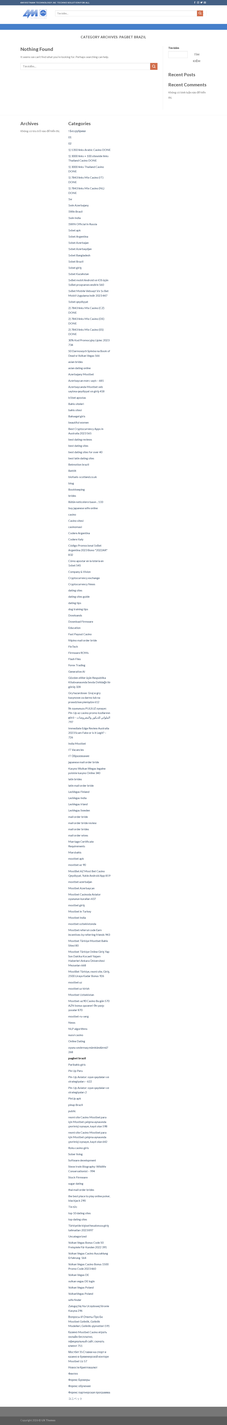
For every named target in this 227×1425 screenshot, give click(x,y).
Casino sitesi (76, 520)
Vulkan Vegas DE (78, 1274)
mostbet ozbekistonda (82, 923)
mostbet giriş (76, 905)
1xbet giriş (75, 267)
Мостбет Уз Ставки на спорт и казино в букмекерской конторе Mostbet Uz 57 (88, 1356)
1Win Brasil (75, 211)
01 (69, 137)
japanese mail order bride (83, 762)
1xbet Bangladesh (79, 255)
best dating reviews (80, 439)
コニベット (75, 1398)
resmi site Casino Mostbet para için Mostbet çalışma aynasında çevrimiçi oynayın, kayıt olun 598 (87, 1121)
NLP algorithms (77, 1028)
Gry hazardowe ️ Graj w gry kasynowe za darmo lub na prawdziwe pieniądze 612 (84, 697)
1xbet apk (74, 230)
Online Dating (76, 1041)
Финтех (73, 1373)
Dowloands (75, 615)
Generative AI (76, 671)
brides (72, 495)
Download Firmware (80, 621)
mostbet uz (75, 982)
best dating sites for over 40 (85, 452)
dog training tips (78, 609)
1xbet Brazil (75, 261)
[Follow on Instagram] (198, 2)
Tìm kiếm (173, 47)
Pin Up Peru (75, 1070)
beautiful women (78, 422)
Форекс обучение (79, 1386)
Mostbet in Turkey (79, 911)
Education (74, 627)
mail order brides (78, 829)
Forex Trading (76, 665)
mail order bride (78, 816)
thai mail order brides (81, 1189)
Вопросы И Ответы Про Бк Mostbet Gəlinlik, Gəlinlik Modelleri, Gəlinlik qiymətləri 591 (89, 1321)
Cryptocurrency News (81, 584)
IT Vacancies (76, 749)
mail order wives (78, 835)
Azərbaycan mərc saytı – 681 (86, 380)
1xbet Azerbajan (78, 242)
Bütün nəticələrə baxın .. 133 (85, 501)
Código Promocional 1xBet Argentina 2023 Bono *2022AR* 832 (87, 550)
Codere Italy (75, 539)
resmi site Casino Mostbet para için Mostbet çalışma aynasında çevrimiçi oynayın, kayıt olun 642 (87, 1137)
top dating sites (77, 1219)
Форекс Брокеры (79, 1379)
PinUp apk (74, 1098)
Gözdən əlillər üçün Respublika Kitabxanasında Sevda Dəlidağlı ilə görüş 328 (89, 682)
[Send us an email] (205, 2)
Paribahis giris (77, 1064)
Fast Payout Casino (80, 634)
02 (69, 143)
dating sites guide (79, 596)
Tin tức (72, 1206)
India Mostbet (77, 743)
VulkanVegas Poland (80, 1293)
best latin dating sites (81, 458)
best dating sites (78, 445)
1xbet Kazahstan (78, 273)
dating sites (75, 590)
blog (71, 483)
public (72, 1111)
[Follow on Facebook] (195, 2)
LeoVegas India (77, 798)
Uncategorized (77, 1236)
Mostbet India (77, 917)
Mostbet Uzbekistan (81, 994)
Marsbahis (74, 852)
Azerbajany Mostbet (81, 374)
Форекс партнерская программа (89, 1392)
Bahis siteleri (76, 403)
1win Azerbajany (78, 205)
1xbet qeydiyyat (78, 301)
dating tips (74, 603)
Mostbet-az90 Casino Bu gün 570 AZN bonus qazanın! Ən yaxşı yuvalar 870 (88, 1005)
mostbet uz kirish (78, 988)
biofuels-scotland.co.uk (82, 476)
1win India (74, 217)
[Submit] (200, 13)
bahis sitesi (75, 410)
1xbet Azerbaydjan (80, 249)
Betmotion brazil (78, 464)
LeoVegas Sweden (79, 810)
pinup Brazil (75, 1104)
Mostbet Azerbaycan (81, 888)
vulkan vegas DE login (81, 1281)
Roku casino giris (78, 1148)
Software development (82, 1160)
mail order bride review (82, 823)
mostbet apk (76, 858)
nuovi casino (75, 1035)
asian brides (75, 361)
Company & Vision (79, 571)
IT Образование (78, 756)
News (71, 1022)
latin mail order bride (81, 785)
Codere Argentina (79, 533)
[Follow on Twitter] (201, 2)
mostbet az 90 (77, 864)
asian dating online (79, 368)
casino (72, 514)
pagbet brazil (77, 1058)
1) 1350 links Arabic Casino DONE (89, 149)
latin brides (75, 779)
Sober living (75, 1154)
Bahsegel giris (76, 416)
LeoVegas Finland (78, 791)
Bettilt (72, 470)
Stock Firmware (78, 1177)
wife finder (74, 1299)
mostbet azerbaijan (80, 881)
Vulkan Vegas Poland (81, 1287)
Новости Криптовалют (82, 1367)
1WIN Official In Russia (82, 224)
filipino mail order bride (82, 640)
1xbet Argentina (78, 236)
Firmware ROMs (78, 652)
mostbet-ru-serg (78, 1016)
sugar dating (75, 1183)
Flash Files (74, 659)
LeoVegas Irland (78, 804)
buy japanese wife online (83, 508)
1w (70, 199)
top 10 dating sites (79, 1213)
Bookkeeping (76, 489)
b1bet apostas (77, 397)
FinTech (73, 646)
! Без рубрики (77, 131)
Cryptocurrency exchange (84, 578)
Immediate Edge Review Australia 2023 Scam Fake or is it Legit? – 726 (88, 733)
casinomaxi (75, 526)
